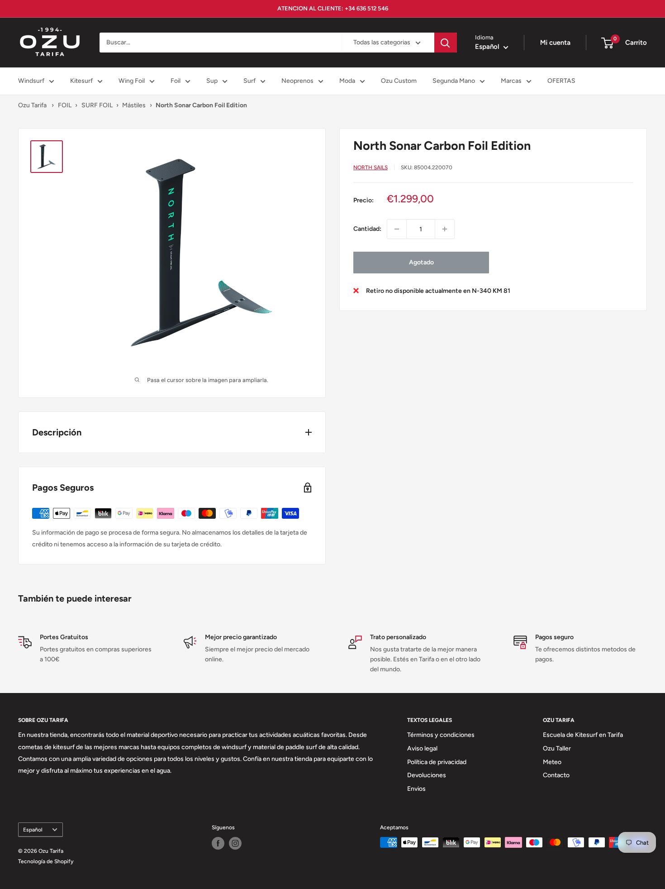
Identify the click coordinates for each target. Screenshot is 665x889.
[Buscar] (445, 43)
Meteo (552, 762)
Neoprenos (297, 81)
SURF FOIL (97, 105)
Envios (416, 789)
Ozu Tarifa (32, 105)
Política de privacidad (436, 762)
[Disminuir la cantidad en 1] (396, 229)
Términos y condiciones (441, 735)
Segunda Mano (453, 81)
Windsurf (31, 81)
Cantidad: (367, 229)
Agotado (421, 262)
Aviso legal (422, 748)
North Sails (370, 167)
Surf (249, 81)
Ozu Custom (399, 81)
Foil (175, 81)
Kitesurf (81, 81)
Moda (347, 81)
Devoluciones (426, 775)
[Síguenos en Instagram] (235, 843)
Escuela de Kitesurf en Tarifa (583, 735)
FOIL (64, 105)
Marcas (511, 81)
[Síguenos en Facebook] (218, 843)
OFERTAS (561, 81)
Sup (212, 81)
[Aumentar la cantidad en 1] (444, 229)
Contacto (556, 775)
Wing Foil (132, 81)
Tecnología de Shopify (45, 861)
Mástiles (134, 105)
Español (33, 830)
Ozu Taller (557, 748)
